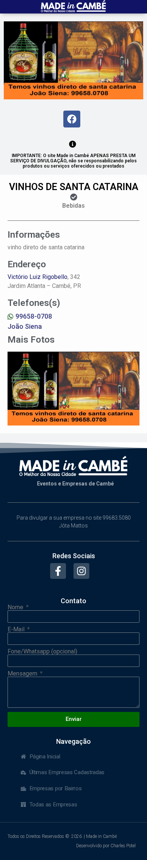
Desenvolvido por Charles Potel (106, 845)
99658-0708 (33, 316)
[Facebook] (71, 119)
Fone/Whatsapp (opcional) (42, 652)
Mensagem (23, 674)
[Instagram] (81, 571)
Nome (16, 607)
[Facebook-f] (58, 571)
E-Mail (17, 629)
